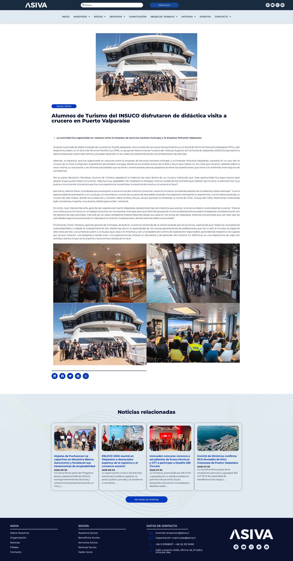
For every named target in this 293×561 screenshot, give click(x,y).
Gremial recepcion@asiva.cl (172, 532)
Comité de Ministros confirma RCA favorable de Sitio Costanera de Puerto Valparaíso (217, 459)
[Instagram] (278, 5)
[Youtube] (273, 5)
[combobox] (112, 5)
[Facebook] (282, 5)
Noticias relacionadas (146, 412)
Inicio (66, 16)
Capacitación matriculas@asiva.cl (175, 537)
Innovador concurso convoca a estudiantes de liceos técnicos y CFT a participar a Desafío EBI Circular (170, 461)
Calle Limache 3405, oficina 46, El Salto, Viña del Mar (179, 551)
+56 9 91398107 (164, 544)
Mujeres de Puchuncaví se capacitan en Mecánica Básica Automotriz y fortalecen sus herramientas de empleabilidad (74, 461)
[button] (55, 376)
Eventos (205, 16)
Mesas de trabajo (162, 16)
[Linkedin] (268, 5)
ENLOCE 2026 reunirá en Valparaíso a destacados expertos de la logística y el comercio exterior (120, 461)
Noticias (187, 16)
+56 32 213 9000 (184, 544)
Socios (98, 16)
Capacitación (137, 16)
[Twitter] (258, 546)
